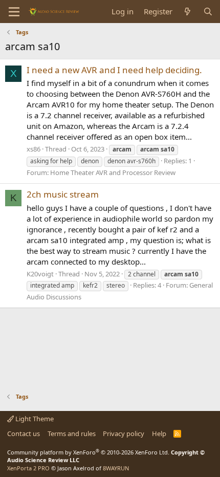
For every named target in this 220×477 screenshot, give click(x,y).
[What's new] (187, 11)
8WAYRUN (116, 468)
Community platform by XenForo (88, 452)
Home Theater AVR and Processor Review (112, 172)
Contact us (23, 433)
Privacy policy (123, 433)
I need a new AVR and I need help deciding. (114, 70)
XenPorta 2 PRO (28, 468)
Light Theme (34, 418)
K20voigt (40, 273)
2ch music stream (63, 194)
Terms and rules (72, 433)
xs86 (33, 149)
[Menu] (14, 12)
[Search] (208, 11)
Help (159, 433)
